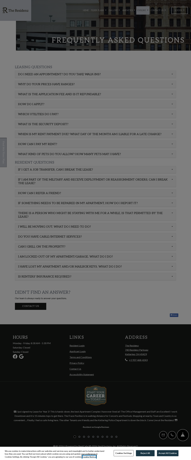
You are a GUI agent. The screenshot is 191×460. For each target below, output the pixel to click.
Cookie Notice (89, 457)
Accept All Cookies (168, 453)
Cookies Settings (123, 453)
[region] (95, 453)
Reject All (145, 453)
